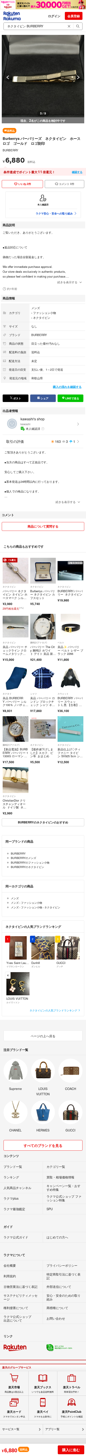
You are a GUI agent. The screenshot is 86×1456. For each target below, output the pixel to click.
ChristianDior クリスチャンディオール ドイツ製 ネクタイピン (14, 805)
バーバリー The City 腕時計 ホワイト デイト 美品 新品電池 (43, 652)
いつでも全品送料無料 (43, 1389)
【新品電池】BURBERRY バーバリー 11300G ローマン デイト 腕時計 (15, 754)
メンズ (35, 308)
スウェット (63, 693)
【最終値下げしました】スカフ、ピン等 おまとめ (41, 752)
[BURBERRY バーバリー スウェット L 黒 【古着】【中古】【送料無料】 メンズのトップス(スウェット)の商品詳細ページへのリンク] (70, 678)
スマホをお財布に (43, 1414)
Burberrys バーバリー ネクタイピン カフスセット (42, 594)
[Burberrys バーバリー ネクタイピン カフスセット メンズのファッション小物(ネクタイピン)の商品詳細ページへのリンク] (43, 571)
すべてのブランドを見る (43, 1145)
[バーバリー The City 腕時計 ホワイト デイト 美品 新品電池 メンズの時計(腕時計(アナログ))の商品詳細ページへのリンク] (43, 627)
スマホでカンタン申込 (14, 1414)
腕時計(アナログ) (38, 642)
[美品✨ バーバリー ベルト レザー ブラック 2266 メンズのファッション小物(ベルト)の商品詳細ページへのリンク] (70, 627)
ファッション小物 (44, 313)
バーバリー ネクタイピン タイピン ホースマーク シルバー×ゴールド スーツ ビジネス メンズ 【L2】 (15, 599)
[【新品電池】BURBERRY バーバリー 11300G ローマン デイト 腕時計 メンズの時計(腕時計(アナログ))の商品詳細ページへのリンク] (15, 729)
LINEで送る (72, 398)
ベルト (61, 642)
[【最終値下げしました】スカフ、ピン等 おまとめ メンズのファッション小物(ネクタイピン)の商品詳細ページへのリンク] (43, 729)
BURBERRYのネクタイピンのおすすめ (43, 822)
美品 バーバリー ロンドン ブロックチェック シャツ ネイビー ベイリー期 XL (43, 703)
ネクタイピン (41, 318)
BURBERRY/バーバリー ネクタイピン (70, 593)
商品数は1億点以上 (14, 1389)
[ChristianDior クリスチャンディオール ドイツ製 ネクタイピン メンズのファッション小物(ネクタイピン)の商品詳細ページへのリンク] (15, 780)
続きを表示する (67, 282)
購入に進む (71, 1449)
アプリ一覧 (52, 1429)
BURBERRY (10, 150)
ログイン (54, 16)
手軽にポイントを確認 (72, 1414)
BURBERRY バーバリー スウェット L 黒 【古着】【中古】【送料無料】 (70, 705)
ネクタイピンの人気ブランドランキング (54, 1010)
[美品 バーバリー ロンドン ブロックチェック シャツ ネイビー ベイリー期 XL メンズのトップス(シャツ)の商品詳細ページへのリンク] (43, 678)
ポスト (17, 398)
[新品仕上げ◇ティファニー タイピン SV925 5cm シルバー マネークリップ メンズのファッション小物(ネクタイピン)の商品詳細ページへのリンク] (70, 729)
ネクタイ (7, 693)
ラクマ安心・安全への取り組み (54, 213)
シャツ (33, 693)
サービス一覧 (10, 1429)
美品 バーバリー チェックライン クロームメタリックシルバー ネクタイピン (15, 654)
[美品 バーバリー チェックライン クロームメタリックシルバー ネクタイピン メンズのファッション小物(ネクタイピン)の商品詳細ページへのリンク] (15, 627)
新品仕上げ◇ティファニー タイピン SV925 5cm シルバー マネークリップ (70, 756)
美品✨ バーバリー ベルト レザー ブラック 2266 (70, 650)
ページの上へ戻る (43, 1036)
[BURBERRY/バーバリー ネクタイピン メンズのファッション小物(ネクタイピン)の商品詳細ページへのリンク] (70, 571)
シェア (44, 398)
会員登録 (73, 16)
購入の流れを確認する (67, 387)
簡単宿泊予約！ (71, 1389)
